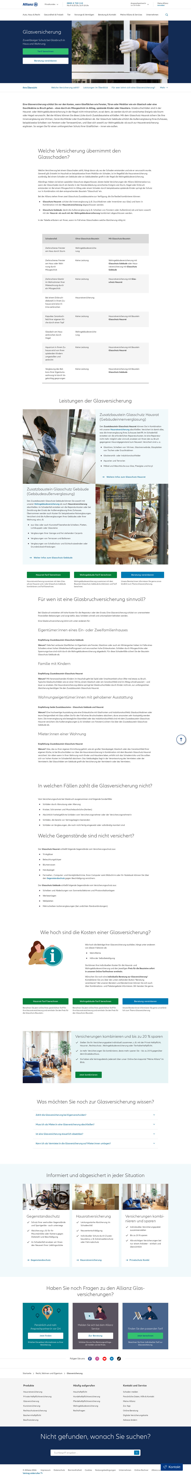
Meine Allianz (129, 1401)
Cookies (88, 1470)
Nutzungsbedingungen (105, 1470)
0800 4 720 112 (75, 3)
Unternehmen (125, 1470)
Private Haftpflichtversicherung (37, 1396)
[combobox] (91, 1452)
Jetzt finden (46, 1335)
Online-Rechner (141, 1470)
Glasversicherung (31, 1401)
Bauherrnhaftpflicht (32, 1415)
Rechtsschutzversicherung (35, 1410)
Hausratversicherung (32, 1392)
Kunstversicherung (31, 1406)
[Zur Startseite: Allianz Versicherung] (30, 4)
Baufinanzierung (30, 1420)
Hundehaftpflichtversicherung (86, 1396)
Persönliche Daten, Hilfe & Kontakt (138, 1396)
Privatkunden (50, 4)
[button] (164, 88)
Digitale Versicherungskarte (135, 1415)
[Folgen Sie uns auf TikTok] (119, 1359)
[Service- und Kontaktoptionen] (171, 1467)
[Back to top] (181, 739)
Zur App (126, 1406)
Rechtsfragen (79, 1410)
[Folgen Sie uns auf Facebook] (90, 1359)
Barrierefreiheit (75, 1470)
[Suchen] (136, 1452)
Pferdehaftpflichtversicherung (86, 1401)
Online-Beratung (130, 1410)
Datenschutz (59, 1470)
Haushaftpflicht (80, 1392)
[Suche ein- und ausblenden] (166, 14)
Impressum (46, 1470)
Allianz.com (157, 1470)
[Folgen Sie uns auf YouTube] (104, 1359)
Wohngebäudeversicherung (85, 1406)
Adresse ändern (130, 1420)
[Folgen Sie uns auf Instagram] (97, 1359)
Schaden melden (130, 1392)
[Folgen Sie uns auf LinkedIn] (112, 1359)
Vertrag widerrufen (31, 1473)
